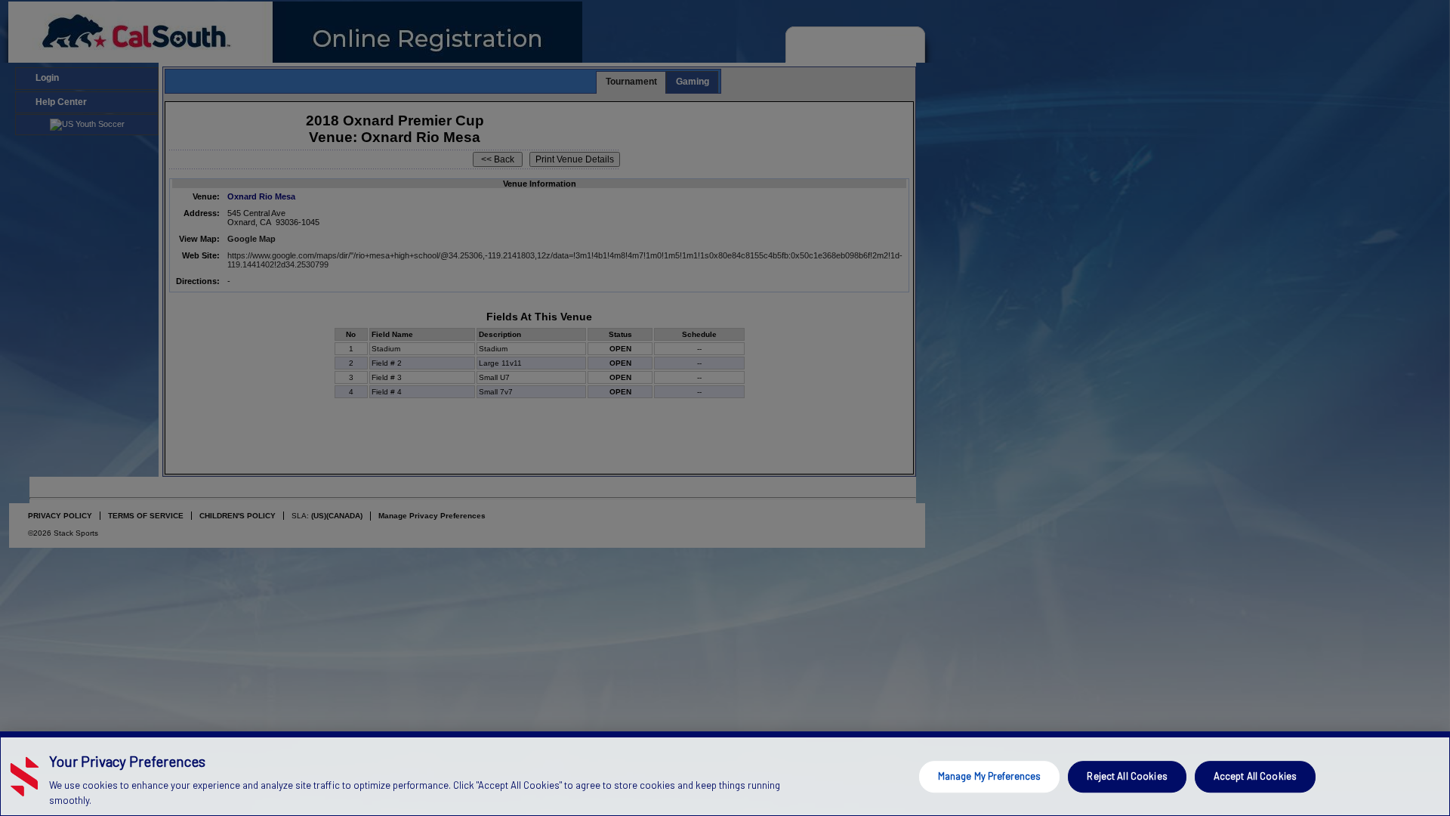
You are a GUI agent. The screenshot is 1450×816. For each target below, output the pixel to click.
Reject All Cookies (1127, 776)
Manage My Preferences (989, 776)
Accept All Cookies (1255, 776)
